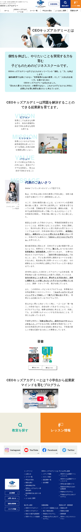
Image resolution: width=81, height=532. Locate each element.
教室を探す (65, 6)
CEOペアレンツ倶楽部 (33, 517)
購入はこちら (35, 367)
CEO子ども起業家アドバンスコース (68, 480)
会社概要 (12, 493)
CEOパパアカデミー (32, 511)
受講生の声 (74, 10)
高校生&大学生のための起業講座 (67, 488)
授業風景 (63, 514)
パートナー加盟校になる (50, 508)
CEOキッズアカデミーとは (20, 10)
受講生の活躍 (64, 511)
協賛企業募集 (12, 503)
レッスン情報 (76, 6)
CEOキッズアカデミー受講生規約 (33, 489)
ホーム (6, 10)
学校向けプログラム (66, 492)
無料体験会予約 (30, 485)
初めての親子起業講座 (32, 514)
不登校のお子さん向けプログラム (68, 495)
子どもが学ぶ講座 (64, 471)
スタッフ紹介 (47, 477)
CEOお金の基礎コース (67, 484)
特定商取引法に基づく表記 (33, 494)
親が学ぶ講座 (28, 505)
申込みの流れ (47, 10)
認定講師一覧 (47, 480)
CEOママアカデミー (32, 508)
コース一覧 (34, 10)
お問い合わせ (12, 498)
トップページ (28, 471)
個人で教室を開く (48, 511)
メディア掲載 (47, 474)
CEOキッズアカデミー (9, 5)
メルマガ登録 (12, 509)
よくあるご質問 (60, 10)
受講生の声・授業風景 (66, 505)
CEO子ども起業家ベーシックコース (68, 475)
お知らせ (28, 474)
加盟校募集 (53, 4)
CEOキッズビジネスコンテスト (68, 518)
